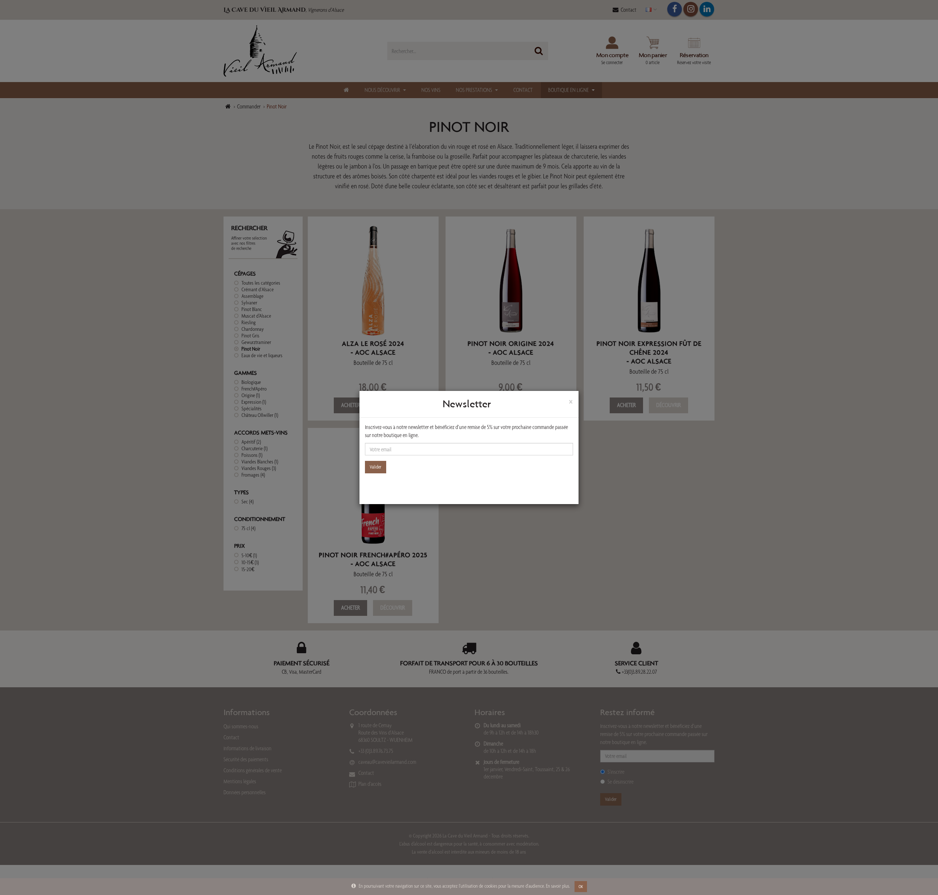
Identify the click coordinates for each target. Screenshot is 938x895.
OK (581, 886)
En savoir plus (557, 886)
